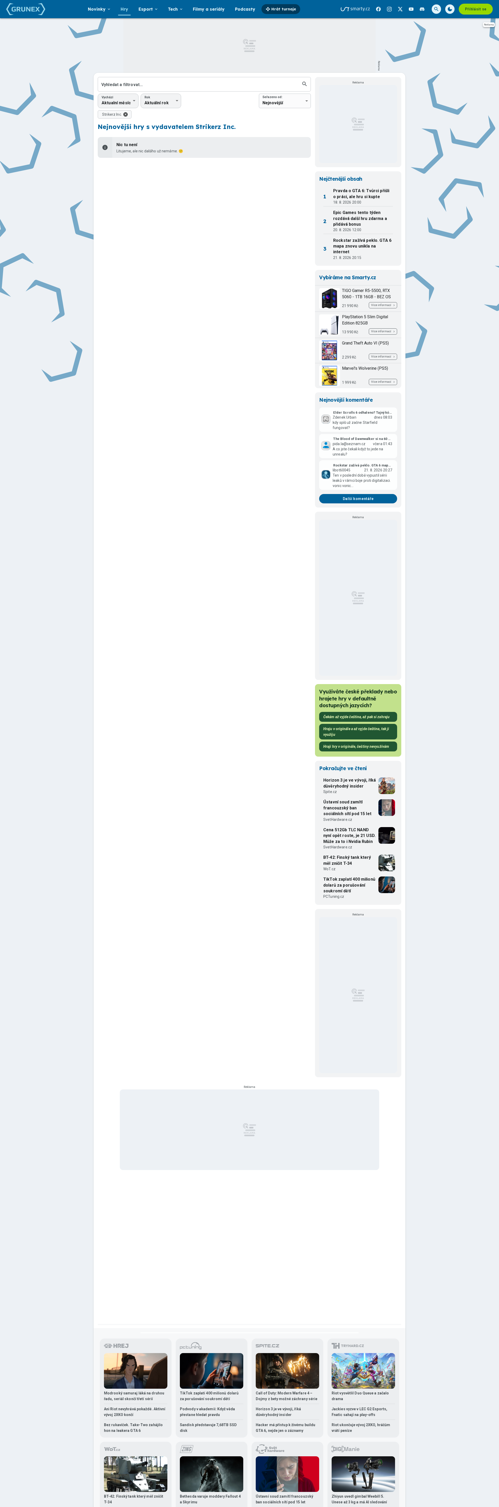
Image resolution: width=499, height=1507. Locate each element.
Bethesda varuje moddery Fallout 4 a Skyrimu (210, 1499)
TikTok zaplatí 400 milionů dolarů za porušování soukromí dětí (349, 885)
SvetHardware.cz (337, 819)
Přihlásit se (476, 9)
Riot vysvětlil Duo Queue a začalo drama (360, 1396)
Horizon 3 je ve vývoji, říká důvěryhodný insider (349, 783)
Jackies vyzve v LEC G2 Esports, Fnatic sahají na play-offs (359, 1412)
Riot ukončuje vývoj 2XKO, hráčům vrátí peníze (361, 1428)
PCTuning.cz (333, 896)
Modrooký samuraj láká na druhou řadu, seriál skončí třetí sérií (134, 1396)
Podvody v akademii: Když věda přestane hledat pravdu (207, 1412)
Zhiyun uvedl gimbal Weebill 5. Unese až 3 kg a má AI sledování (359, 1499)
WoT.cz (329, 869)
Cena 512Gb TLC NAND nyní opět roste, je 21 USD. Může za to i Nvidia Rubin (349, 835)
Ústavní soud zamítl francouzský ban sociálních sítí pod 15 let (347, 808)
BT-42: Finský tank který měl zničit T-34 (347, 860)
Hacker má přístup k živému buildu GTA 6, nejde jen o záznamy (285, 1428)
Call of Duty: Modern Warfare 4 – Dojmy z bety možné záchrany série (286, 1396)
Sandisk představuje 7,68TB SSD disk (208, 1428)
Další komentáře (358, 499)
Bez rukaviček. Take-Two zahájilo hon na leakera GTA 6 (133, 1428)
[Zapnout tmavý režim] (450, 9)
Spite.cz (330, 792)
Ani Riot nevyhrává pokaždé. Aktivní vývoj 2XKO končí (135, 1412)
